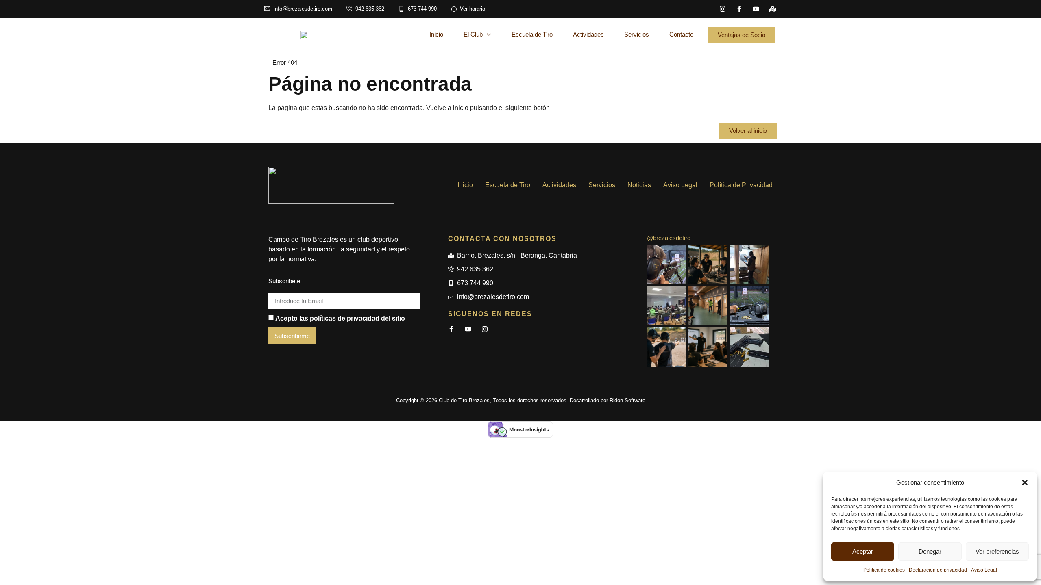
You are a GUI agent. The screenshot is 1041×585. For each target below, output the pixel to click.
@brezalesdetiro (668, 237)
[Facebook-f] (739, 9)
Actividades (588, 34)
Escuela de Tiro (532, 34)
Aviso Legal (984, 570)
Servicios (636, 34)
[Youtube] (756, 9)
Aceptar (862, 551)
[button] (1025, 483)
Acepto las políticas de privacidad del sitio (340, 317)
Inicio (436, 34)
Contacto (681, 34)
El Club (473, 34)
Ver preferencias (997, 551)
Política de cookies (884, 570)
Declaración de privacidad (938, 570)
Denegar (930, 551)
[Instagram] (722, 9)
